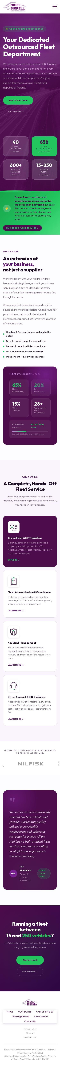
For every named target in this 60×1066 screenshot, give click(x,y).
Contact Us (30, 1021)
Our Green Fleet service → (22, 228)
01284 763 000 (30, 1037)
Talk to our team (18, 100)
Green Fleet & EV (44, 1011)
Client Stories (41, 1016)
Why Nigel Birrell (20, 1016)
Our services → (16, 111)
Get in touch (30, 960)
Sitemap (30, 1033)
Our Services (24, 1011)
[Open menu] (54, 6)
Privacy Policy (30, 1029)
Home (10, 1011)
